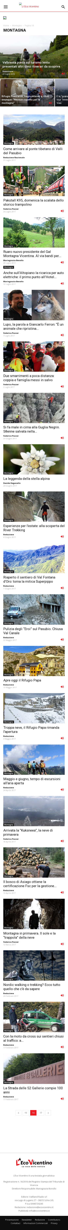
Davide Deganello (11, 483)
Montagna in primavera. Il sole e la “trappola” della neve (29, 935)
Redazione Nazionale (14, 157)
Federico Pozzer (11, 209)
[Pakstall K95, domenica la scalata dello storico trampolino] (34, 181)
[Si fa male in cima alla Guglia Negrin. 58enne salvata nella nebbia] (34, 408)
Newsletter (27, 1219)
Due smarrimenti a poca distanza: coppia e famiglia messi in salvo (28, 378)
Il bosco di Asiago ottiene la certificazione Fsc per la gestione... (30, 884)
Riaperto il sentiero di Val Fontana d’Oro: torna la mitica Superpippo (29, 579)
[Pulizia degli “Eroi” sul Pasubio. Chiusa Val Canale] (34, 609)
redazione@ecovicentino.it (40, 1207)
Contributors (54, 1219)
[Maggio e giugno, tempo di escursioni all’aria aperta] (34, 760)
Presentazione (12, 1219)
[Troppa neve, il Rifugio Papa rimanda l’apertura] (34, 708)
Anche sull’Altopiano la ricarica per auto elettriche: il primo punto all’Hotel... (33, 275)
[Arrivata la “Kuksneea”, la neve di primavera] (34, 811)
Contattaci (15, 1223)
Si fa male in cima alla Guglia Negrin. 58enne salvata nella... (31, 429)
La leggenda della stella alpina (26, 479)
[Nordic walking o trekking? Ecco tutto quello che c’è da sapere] (34, 965)
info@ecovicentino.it (39, 1210)
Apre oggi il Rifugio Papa (22, 680)
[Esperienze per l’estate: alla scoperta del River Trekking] (34, 506)
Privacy (54, 1223)
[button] (63, 6)
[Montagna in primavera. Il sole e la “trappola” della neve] (34, 914)
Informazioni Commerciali (35, 1223)
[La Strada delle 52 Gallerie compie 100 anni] (34, 1068)
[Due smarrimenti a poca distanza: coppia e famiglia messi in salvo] (34, 356)
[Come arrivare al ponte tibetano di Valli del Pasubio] (34, 129)
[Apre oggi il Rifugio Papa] (34, 661)
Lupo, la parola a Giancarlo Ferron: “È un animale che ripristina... (33, 326)
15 (26, 1112)
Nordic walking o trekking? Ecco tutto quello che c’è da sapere (31, 987)
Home (6, 25)
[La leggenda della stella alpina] (34, 459)
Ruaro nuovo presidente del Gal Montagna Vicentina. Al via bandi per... (32, 254)
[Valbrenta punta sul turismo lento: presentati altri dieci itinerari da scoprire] (34, 57)
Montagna (17, 25)
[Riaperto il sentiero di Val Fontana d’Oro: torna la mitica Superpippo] (34, 558)
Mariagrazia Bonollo (13, 260)
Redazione (7, 71)
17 (41, 1112)
